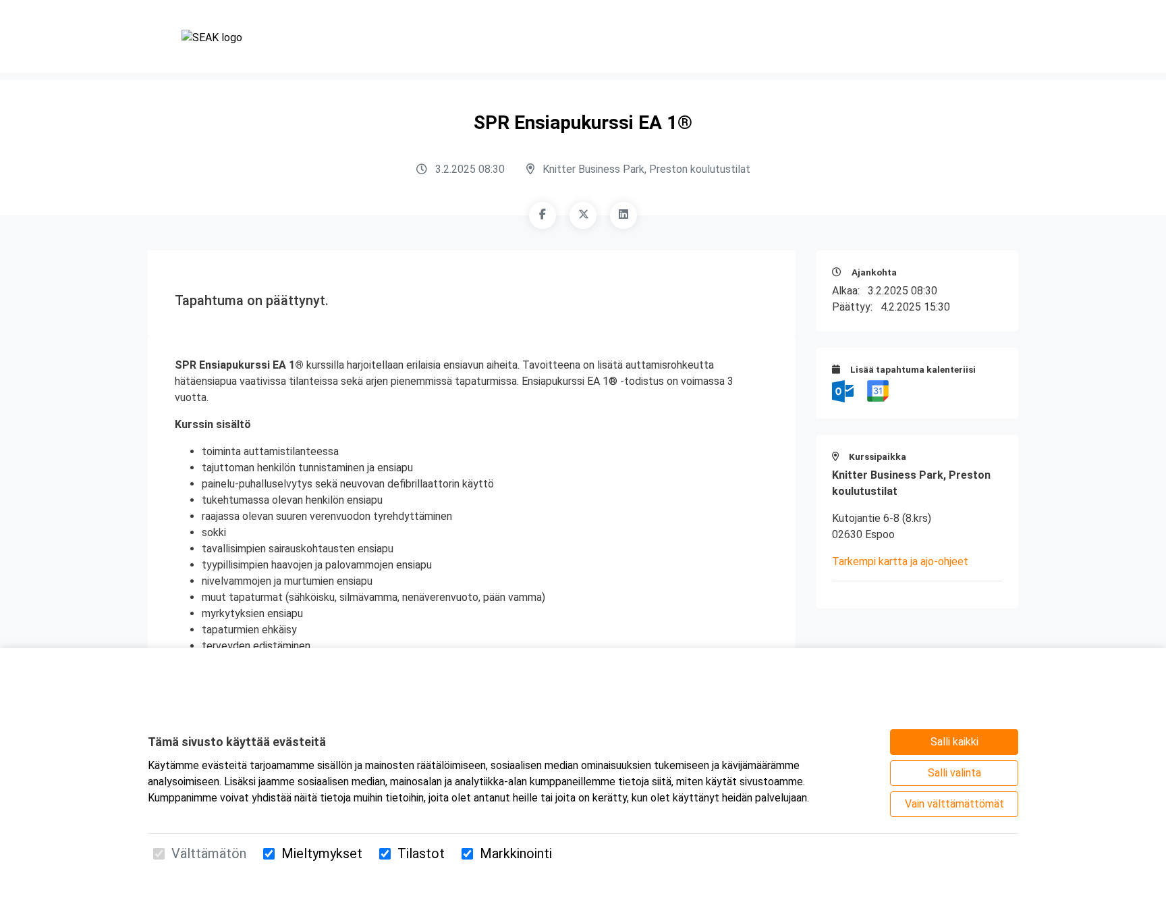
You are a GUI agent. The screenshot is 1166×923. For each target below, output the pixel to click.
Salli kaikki (954, 741)
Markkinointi (516, 853)
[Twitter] (583, 215)
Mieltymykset (321, 853)
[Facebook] (542, 215)
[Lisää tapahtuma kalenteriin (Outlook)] (844, 390)
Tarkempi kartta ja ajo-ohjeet (900, 561)
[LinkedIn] (623, 215)
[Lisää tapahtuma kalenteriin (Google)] (878, 390)
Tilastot (421, 853)
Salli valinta (954, 772)
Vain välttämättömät (954, 803)
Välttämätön (208, 853)
